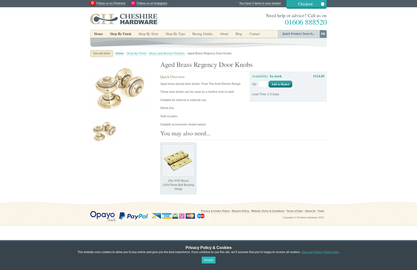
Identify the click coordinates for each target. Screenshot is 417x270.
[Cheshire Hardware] (123, 19)
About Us (310, 211)
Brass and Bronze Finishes (167, 53)
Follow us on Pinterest (110, 3)
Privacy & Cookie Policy (215, 211)
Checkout (305, 4)
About (224, 33)
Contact (254, 33)
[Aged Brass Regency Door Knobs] (119, 61)
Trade (321, 211)
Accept (208, 260)
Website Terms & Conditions (268, 211)
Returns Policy (240, 211)
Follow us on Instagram (152, 3)
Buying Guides (202, 33)
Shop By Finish (136, 53)
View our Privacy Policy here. (320, 252)
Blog (239, 33)
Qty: (254, 84)
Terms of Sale (295, 211)
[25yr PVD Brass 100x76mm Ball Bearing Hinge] (178, 160)
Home (98, 33)
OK (323, 34)
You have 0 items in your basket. (260, 3)
